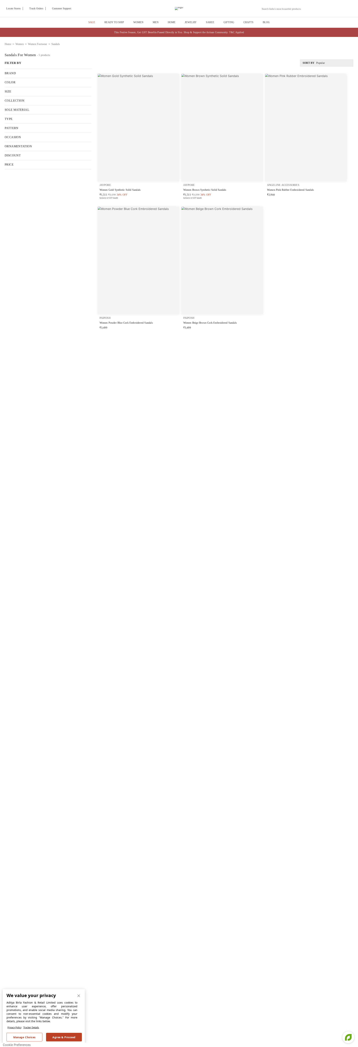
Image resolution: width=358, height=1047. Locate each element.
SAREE (210, 22)
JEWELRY (191, 22)
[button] (315, 9)
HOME (171, 22)
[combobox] (283, 9)
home (8, 44)
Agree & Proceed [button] (64, 1037)
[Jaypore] (179, 8)
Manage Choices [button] (24, 1037)
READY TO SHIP (114, 22)
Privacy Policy (14, 1027)
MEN (155, 22)
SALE (91, 22)
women (19, 44)
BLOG (266, 22)
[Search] (306, 9)
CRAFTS (248, 22)
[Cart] (333, 9)
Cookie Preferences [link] (17, 1045)
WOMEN (138, 22)
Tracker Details (31, 1027)
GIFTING (229, 22)
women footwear (37, 44)
